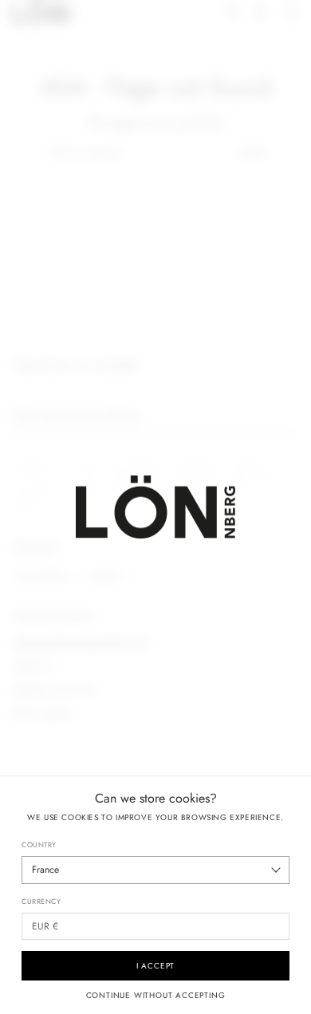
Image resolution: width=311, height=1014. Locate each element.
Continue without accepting (156, 996)
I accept (155, 966)
